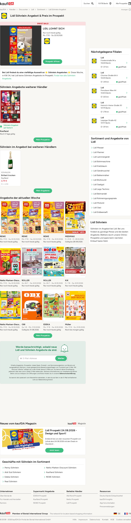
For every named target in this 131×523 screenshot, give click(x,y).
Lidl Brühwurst (99, 180)
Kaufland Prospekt (40, 499)
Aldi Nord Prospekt (74, 496)
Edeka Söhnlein (12, 477)
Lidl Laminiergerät (101, 157)
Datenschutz (95, 520)
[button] (43, 44)
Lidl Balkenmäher (101, 175)
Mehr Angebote (43, 191)
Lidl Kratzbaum (100, 166)
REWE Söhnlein (53, 477)
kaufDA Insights (106, 499)
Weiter (61, 358)
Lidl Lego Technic (101, 189)
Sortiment (41, 9)
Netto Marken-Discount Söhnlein (61, 467)
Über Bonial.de (6, 496)
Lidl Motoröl (98, 203)
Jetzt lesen (54, 450)
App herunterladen (107, 503)
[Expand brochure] (20, 45)
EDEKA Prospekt (39, 496)
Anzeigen (124, 9)
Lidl (32, 9)
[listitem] (10, 112)
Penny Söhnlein (12, 467)
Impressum (83, 520)
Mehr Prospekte (43, 140)
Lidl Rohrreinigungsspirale (105, 198)
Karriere (3, 503)
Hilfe (75, 520)
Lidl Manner (98, 152)
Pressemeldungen (107, 506)
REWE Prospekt (39, 503)
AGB (112, 520)
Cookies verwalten (123, 520)
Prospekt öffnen (53, 61)
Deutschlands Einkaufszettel (111, 496)
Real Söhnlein (11, 481)
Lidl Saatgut (98, 184)
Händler (12, 9)
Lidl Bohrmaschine (101, 161)
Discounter (23, 9)
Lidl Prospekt (72, 503)
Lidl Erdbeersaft (100, 212)
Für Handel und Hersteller (10, 499)
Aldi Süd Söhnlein (13, 472)
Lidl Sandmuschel (101, 170)
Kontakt (105, 520)
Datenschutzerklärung (67, 373)
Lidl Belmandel (100, 194)
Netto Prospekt (73, 499)
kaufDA (3, 9)
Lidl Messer (98, 147)
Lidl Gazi (97, 207)
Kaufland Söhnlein (54, 472)
